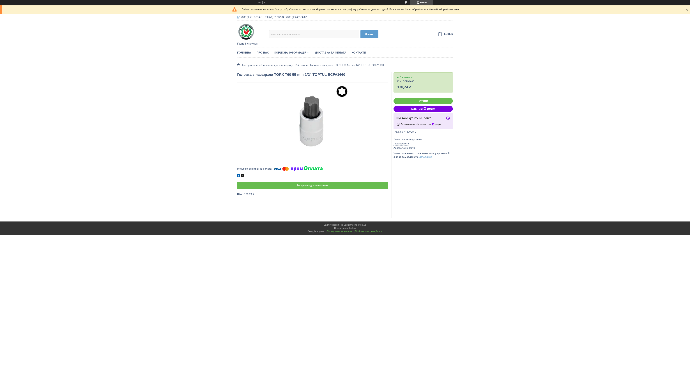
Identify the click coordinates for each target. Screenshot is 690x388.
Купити (423, 101)
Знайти (369, 34)
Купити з (417, 109)
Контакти (359, 52)
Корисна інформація (290, 52)
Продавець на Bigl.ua (345, 228)
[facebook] (238, 176)
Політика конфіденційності (369, 231)
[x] (242, 176)
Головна (244, 52)
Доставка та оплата (330, 52)
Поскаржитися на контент (340, 231)
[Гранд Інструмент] (253, 32)
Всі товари (301, 65)
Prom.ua (362, 225)
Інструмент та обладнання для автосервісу (267, 65)
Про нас (262, 52)
